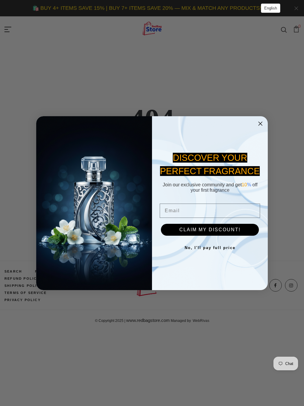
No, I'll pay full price (210, 248)
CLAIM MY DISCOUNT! (209, 229)
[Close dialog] (260, 123)
